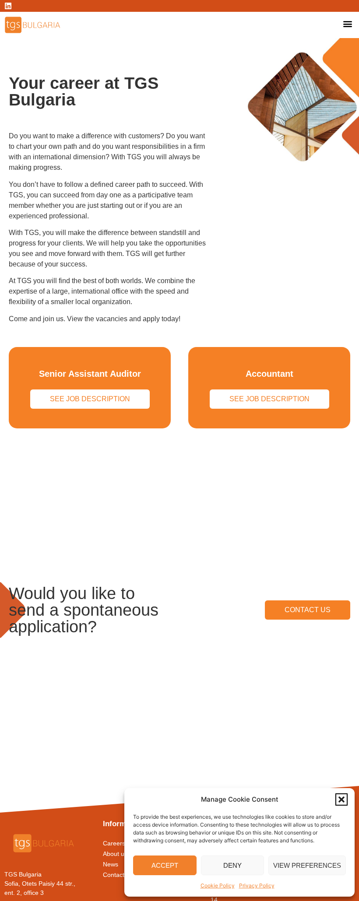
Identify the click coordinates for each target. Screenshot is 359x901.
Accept (164, 865)
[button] (341, 799)
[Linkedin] (8, 6)
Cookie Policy (218, 885)
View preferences (307, 865)
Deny (232, 865)
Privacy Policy (257, 885)
